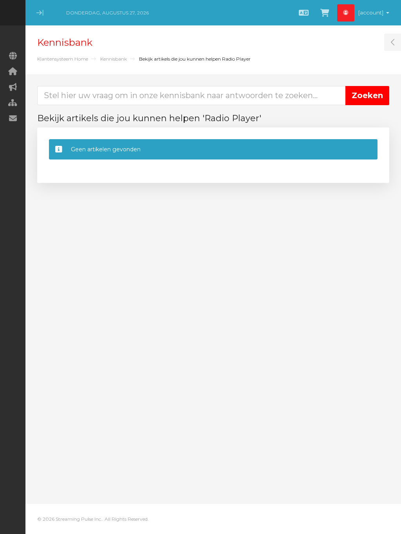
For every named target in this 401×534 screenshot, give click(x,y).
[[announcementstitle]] (12, 87)
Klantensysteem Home (62, 59)
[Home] (12, 71)
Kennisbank (113, 59)
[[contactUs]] (12, 118)
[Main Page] (12, 56)
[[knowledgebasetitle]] (12, 103)
